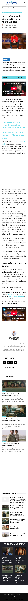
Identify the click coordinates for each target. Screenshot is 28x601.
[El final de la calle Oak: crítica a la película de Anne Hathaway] (14, 386)
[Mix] (15, 362)
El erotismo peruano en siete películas (17, 527)
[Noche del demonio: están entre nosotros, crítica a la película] (7, 551)
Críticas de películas (11, 594)
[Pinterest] (11, 362)
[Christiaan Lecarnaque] (3, 25)
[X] (14, 352)
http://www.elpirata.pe (14, 341)
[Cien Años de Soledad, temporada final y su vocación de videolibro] (5, 514)
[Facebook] (13, 352)
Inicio (5, 594)
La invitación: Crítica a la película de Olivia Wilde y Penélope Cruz (13, 419)
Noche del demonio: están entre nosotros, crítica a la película (7, 559)
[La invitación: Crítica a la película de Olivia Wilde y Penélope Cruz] (14, 411)
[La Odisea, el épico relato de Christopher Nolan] (14, 436)
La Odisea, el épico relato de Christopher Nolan (17, 534)
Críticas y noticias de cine (12, 12)
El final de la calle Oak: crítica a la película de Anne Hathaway (12, 394)
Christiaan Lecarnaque (11, 25)
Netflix (20, 12)
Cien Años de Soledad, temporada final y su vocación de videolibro (17, 514)
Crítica (3, 12)
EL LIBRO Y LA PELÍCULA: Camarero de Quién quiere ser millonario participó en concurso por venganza (18, 500)
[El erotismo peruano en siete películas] (5, 527)
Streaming (14, 596)
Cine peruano (20, 594)
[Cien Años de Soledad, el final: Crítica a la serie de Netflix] (20, 551)
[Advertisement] (14, 172)
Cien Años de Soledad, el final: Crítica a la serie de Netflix (20, 559)
